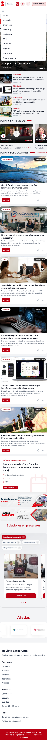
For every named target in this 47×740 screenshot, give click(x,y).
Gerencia (6, 666)
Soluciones (6, 694)
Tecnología (6, 679)
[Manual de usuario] (22, 4)
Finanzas (5, 670)
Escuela (5, 698)
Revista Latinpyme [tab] (11, 542)
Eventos (5, 702)
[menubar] (23, 37)
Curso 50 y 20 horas (10, 706)
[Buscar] (17, 4)
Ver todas (41, 153)
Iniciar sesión (38, 4)
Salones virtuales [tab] (30, 542)
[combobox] (10, 4)
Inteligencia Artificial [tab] (11, 548)
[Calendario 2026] (28, 4)
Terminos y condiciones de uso (15, 717)
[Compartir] (38, 200)
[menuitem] (23, 15)
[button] (2, 11)
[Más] (43, 200)
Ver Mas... (19, 596)
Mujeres (5, 683)
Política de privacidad (11, 721)
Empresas (6, 675)
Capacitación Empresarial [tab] (13, 537)
